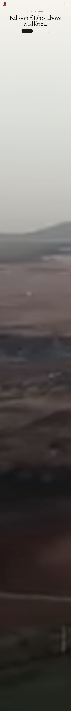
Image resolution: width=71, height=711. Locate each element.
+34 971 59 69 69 (41, 31)
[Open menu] (66, 4)
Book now (27, 31)
